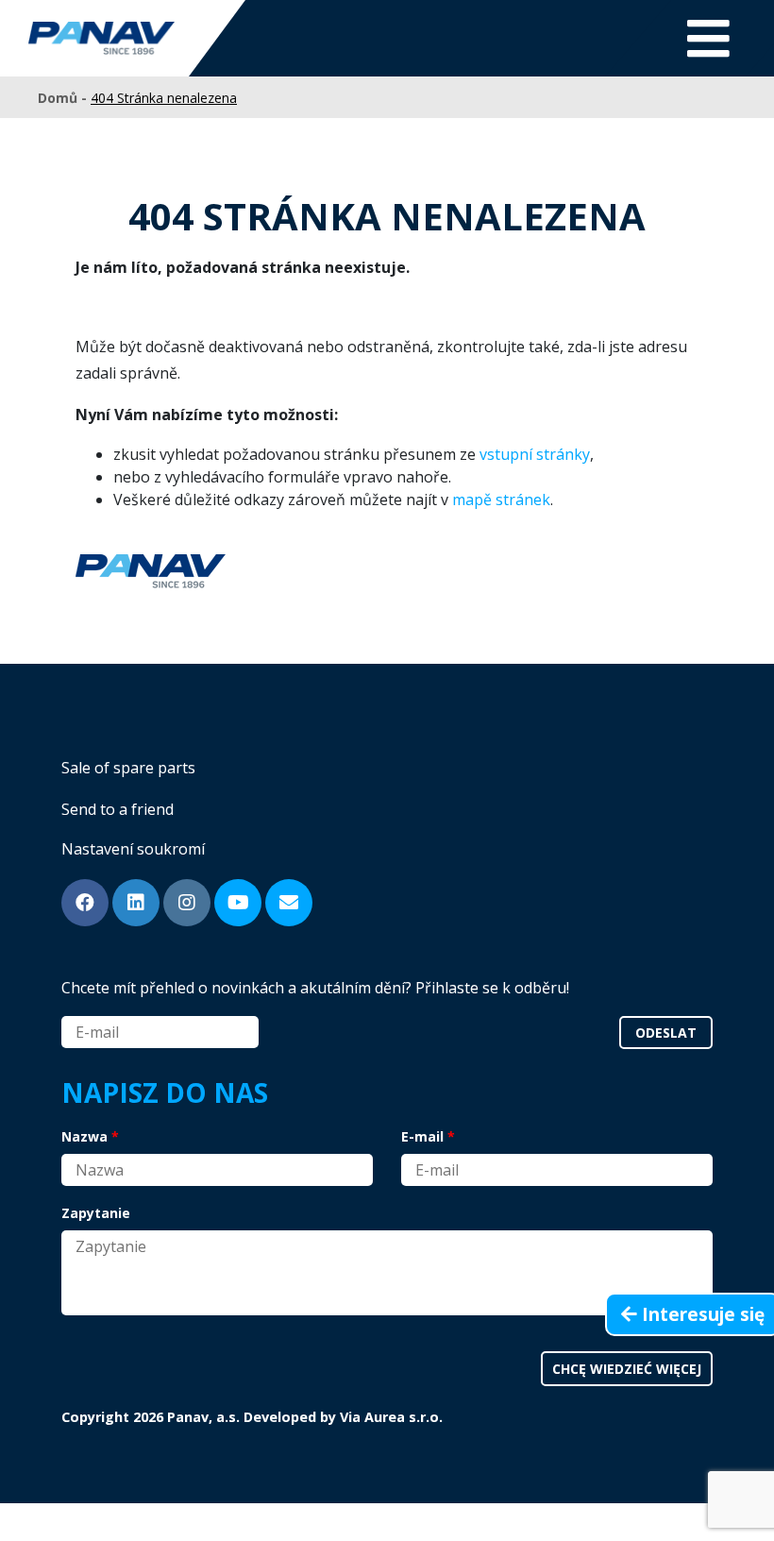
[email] (288, 902)
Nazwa (84, 1136)
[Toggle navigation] (708, 38)
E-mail (422, 1136)
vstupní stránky (535, 454)
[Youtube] (237, 902)
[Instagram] (186, 902)
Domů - (64, 98)
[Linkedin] (136, 902)
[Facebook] (85, 902)
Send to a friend (117, 809)
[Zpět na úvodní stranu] (101, 38)
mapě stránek (501, 499)
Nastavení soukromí (133, 848)
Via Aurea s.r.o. (391, 1417)
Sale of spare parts (128, 767)
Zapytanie (95, 1213)
